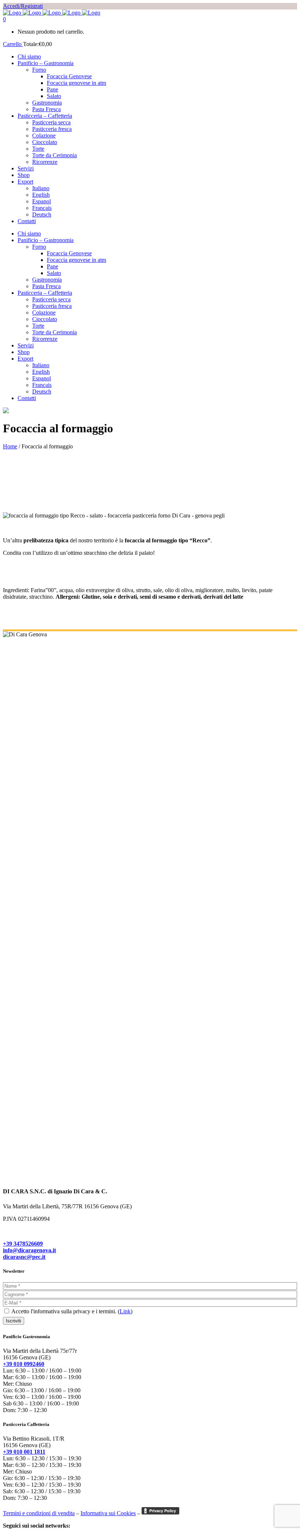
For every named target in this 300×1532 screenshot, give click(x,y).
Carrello (13, 44)
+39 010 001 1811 (24, 1452)
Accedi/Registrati (23, 6)
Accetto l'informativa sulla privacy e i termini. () (71, 1311)
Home (10, 446)
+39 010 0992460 (23, 1364)
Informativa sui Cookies (108, 1513)
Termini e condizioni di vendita (39, 1513)
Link (125, 1311)
